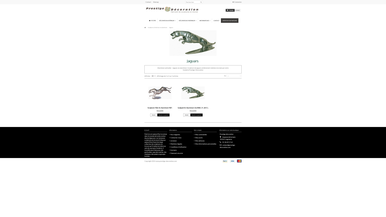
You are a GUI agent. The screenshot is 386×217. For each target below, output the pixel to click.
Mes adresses (200, 141)
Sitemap (156, 2)
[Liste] (155, 76)
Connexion (238, 2)
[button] (167, 20)
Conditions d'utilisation (178, 147)
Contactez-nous (175, 138)
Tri (225, 76)
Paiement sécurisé (176, 153)
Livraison (173, 141)
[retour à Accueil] (145, 27)
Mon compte (198, 130)
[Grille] (152, 76)
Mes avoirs (199, 138)
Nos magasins (175, 134)
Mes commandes (201, 134)
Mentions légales (176, 144)
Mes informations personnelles (205, 144)
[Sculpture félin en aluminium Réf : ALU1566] (160, 92)
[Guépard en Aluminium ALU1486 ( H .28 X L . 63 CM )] (193, 92)
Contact (148, 2)
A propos (173, 150)
